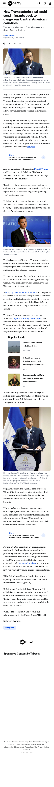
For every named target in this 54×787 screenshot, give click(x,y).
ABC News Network (11, 742)
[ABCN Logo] (14, 3)
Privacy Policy (23, 742)
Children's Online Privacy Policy (19, 744)
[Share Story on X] (10, 43)
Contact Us (26, 750)
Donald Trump (41, 168)
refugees (31, 146)
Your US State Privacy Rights (39, 742)
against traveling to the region (28, 318)
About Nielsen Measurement (14, 747)
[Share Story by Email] (15, 43)
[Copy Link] (20, 43)
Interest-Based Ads (37, 744)
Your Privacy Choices (42, 747)
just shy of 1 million (27, 563)
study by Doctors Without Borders (21, 292)
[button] (4, 3)
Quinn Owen (9, 35)
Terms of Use (29, 747)
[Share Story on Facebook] (4, 43)
